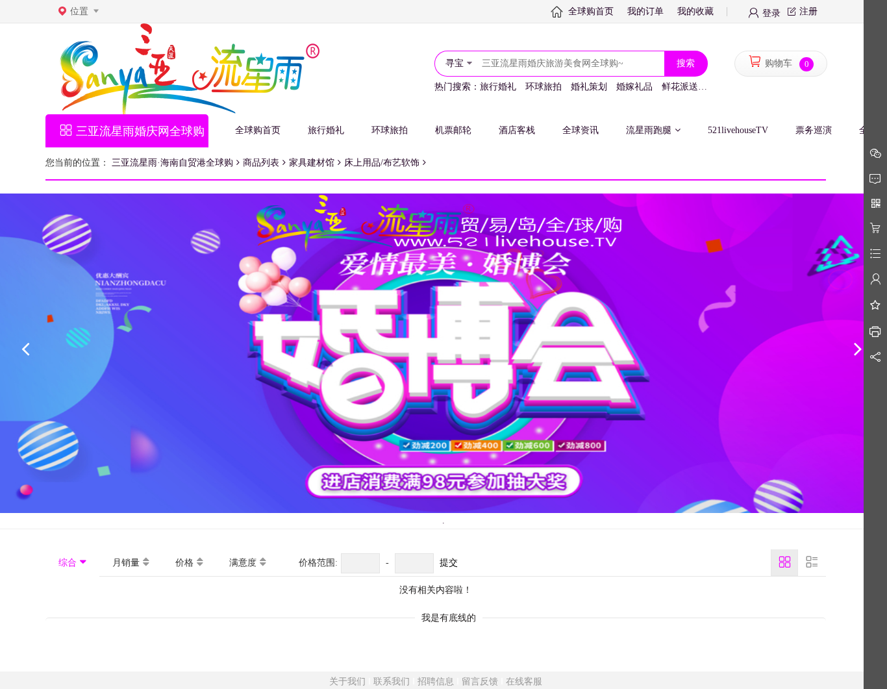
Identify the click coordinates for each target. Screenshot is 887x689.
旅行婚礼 (498, 87)
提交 (449, 563)
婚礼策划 (589, 87)
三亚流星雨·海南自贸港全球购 (172, 163)
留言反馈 (480, 681)
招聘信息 (436, 681)
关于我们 (347, 681)
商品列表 (261, 163)
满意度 (242, 563)
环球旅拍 (543, 87)
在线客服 (524, 681)
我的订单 (645, 11)
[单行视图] (811, 562)
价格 (184, 563)
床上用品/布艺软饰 (381, 163)
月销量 (126, 563)
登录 (771, 12)
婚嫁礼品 (634, 87)
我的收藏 (695, 11)
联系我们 (391, 681)
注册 (808, 11)
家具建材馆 (311, 163)
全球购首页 (591, 11)
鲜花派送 (680, 87)
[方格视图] (784, 562)
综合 (67, 563)
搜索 (686, 63)
